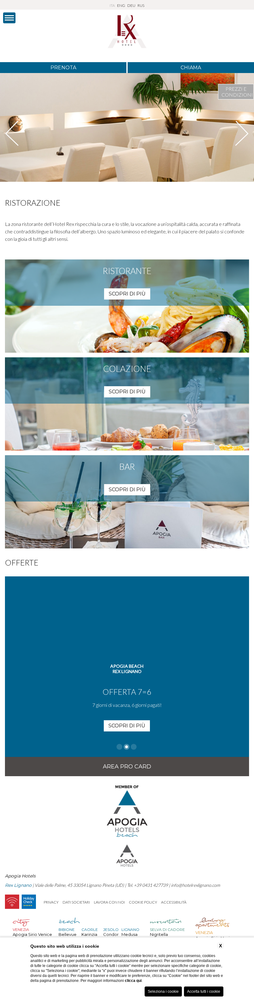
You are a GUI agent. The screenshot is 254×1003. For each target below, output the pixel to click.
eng (121, 5)
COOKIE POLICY (143, 902)
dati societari (76, 902)
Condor (111, 934)
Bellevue (68, 934)
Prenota (63, 68)
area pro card (127, 766)
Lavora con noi (109, 902)
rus (141, 5)
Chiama (191, 68)
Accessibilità (173, 902)
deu (131, 5)
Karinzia (89, 934)
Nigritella (159, 934)
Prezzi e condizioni (237, 92)
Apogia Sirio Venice (32, 934)
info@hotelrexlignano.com (195, 885)
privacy (51, 902)
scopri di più (127, 294)
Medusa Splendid (130, 937)
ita (112, 5)
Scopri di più (126, 726)
